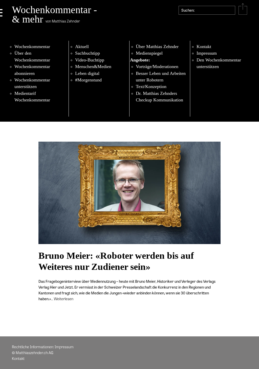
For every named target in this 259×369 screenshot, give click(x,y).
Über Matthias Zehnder (157, 46)
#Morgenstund (88, 79)
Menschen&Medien (93, 66)
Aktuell (82, 46)
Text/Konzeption (151, 86)
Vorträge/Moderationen (157, 66)
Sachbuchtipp (87, 53)
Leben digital (87, 73)
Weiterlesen (63, 298)
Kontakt (204, 46)
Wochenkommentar (32, 46)
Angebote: (140, 59)
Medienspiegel (149, 53)
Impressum (207, 53)
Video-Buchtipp (89, 59)
